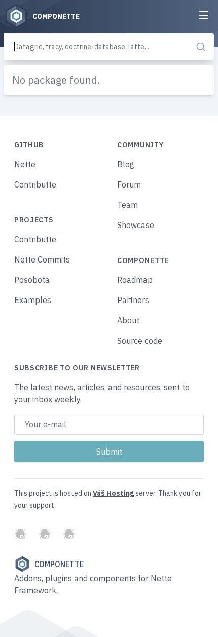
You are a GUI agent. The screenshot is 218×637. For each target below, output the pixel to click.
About (128, 320)
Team (127, 205)
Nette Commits (42, 259)
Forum (129, 184)
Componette (59, 564)
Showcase (135, 225)
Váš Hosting (113, 493)
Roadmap (135, 280)
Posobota (32, 280)
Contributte (35, 184)
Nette (24, 164)
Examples (32, 300)
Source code (139, 340)
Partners (133, 300)
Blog (125, 164)
